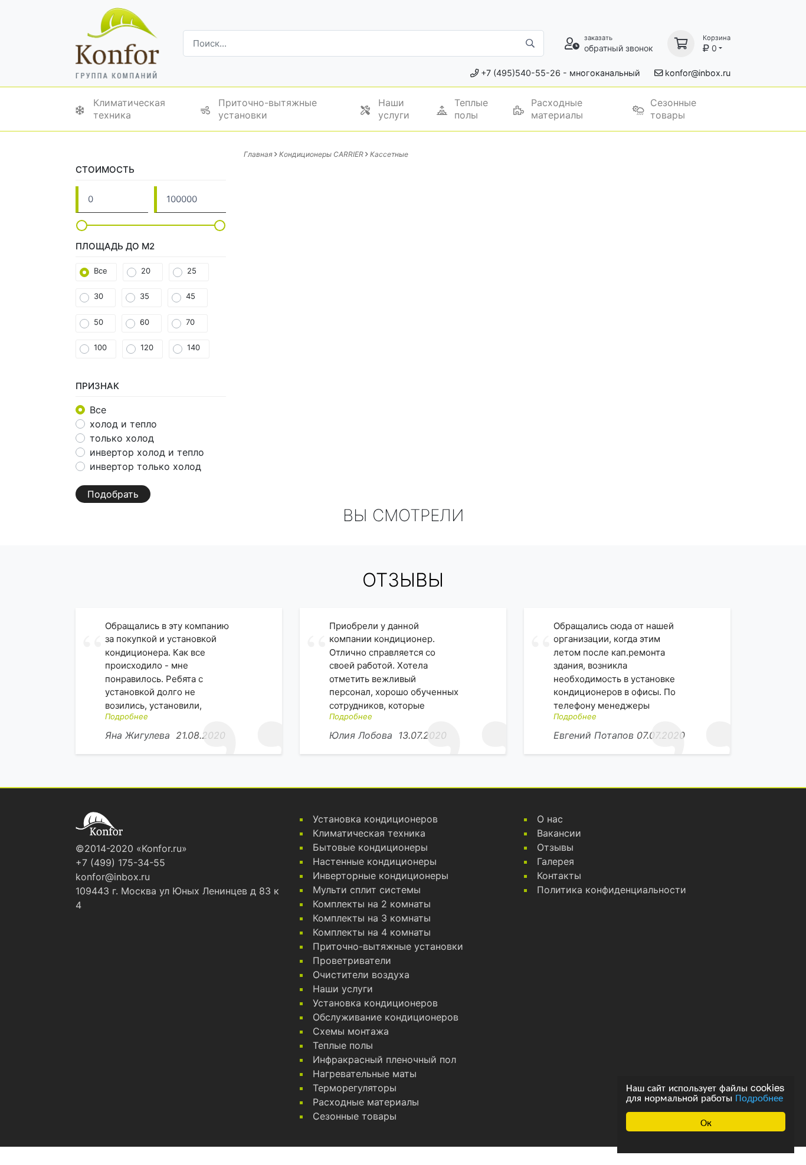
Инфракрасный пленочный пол (384, 1059)
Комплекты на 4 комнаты (372, 932)
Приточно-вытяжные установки (267, 109)
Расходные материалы (557, 109)
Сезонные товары (673, 109)
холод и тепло (123, 424)
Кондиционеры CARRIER (321, 154)
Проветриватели (352, 960)
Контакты (559, 875)
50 (98, 322)
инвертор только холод (145, 466)
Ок (706, 1121)
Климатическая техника (129, 109)
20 (145, 270)
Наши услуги (393, 109)
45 (190, 296)
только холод (122, 438)
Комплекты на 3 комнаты (372, 918)
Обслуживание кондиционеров (385, 1017)
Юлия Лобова (360, 735)
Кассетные (389, 154)
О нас (550, 819)
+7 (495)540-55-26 (521, 73)
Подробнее (759, 1097)
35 (144, 296)
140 (193, 347)
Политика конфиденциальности (611, 890)
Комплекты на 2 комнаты (372, 904)
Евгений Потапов (593, 735)
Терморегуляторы (355, 1088)
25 (191, 270)
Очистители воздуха (361, 974)
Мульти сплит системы (367, 890)
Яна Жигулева (137, 735)
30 (98, 296)
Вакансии (559, 833)
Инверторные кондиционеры (380, 875)
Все (100, 270)
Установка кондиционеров (375, 819)
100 (100, 347)
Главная (258, 154)
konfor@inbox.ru (697, 73)
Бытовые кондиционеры (370, 847)
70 (190, 322)
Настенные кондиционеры (375, 861)
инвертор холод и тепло (147, 452)
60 (144, 322)
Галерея (555, 861)
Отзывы (555, 847)
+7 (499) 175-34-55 (120, 862)
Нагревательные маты (365, 1074)
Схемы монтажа (351, 1031)
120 (146, 347)
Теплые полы (471, 109)
